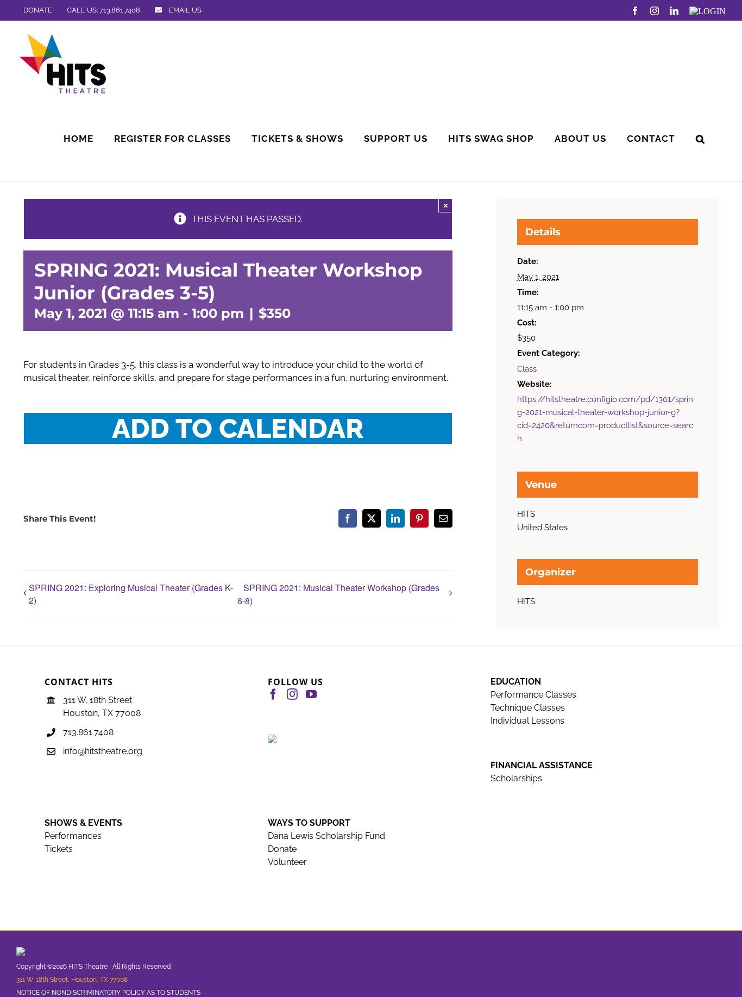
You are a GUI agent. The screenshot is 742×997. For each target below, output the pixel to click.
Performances (73, 836)
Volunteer (287, 862)
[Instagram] (292, 694)
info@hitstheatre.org (102, 751)
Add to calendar (238, 428)
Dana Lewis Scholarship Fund (326, 836)
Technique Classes (528, 708)
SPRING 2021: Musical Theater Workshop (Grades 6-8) (338, 594)
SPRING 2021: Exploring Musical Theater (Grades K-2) (131, 593)
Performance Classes (533, 694)
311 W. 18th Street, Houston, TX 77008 (72, 979)
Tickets (59, 849)
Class (527, 369)
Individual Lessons (527, 721)
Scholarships (516, 778)
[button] (700, 138)
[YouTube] (311, 694)
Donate (282, 849)
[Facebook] (273, 694)
